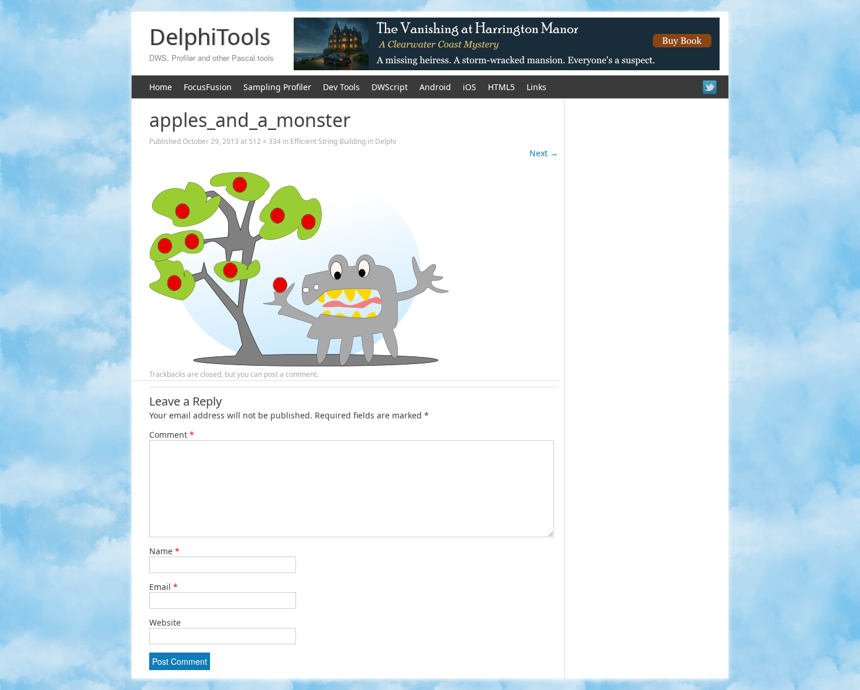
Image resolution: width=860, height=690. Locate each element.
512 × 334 (265, 141)
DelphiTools (209, 36)
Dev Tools (341, 86)
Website (165, 622)
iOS (469, 86)
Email (163, 586)
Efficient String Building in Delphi (343, 141)
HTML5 (501, 86)
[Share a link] (710, 87)
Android (435, 86)
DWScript (389, 86)
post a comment (290, 374)
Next (543, 153)
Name (164, 551)
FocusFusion (208, 86)
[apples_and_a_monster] (299, 363)
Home (160, 86)
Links (536, 86)
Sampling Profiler (277, 86)
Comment (171, 434)
